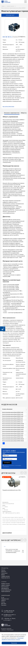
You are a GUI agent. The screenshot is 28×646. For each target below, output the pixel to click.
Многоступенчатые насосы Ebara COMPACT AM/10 (13, 427)
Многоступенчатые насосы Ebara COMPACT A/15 (12, 412)
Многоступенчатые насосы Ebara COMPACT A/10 (12, 416)
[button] (21, 472)
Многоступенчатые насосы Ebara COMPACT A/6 (12, 419)
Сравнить (22, 36)
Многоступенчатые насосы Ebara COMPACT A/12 (12, 414)
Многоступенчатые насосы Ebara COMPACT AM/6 (12, 431)
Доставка (3, 603)
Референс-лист (5, 598)
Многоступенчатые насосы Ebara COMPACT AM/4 (12, 433)
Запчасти (3, 571)
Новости (3, 600)
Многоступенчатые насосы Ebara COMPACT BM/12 (13, 440)
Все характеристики (8, 106)
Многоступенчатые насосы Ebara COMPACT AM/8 (12, 429)
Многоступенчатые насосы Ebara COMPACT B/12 (12, 436)
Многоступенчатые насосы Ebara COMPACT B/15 (12, 435)
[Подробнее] (14, 481)
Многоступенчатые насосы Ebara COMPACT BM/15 (13, 438)
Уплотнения (4, 573)
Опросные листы (5, 577)
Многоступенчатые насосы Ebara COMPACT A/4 (12, 421)
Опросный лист (10, 15)
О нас (2, 597)
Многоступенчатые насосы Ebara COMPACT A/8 (12, 418)
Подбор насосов (5, 576)
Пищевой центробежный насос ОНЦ (11, 490)
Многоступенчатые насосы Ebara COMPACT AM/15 (13, 423)
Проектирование (5, 591)
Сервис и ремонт (5, 585)
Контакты (3, 605)
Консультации (5, 586)
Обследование (5, 588)
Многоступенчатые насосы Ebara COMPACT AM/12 (13, 425)
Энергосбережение (6, 589)
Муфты (3, 574)
